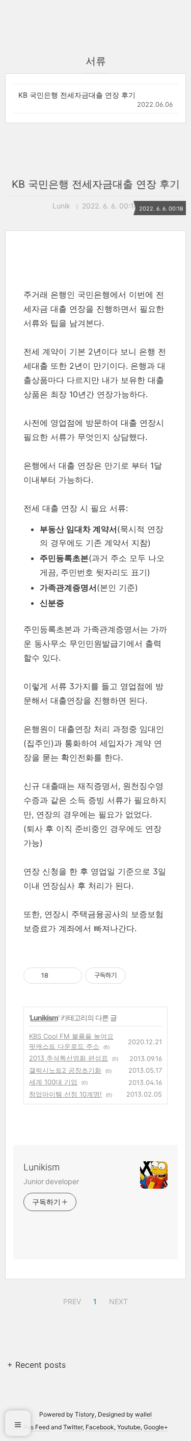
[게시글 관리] (70, 975)
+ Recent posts (36, 1365)
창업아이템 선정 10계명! (65, 1094)
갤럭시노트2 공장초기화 (65, 1070)
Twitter (73, 1427)
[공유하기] (57, 975)
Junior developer (50, 1181)
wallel (143, 1414)
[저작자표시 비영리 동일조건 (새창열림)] (139, 976)
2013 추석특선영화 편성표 (68, 1058)
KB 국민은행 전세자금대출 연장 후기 (76, 95)
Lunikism (44, 1017)
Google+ (156, 1427)
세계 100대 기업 (53, 1082)
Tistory (85, 1414)
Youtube (129, 1427)
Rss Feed (36, 1427)
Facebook (100, 1427)
